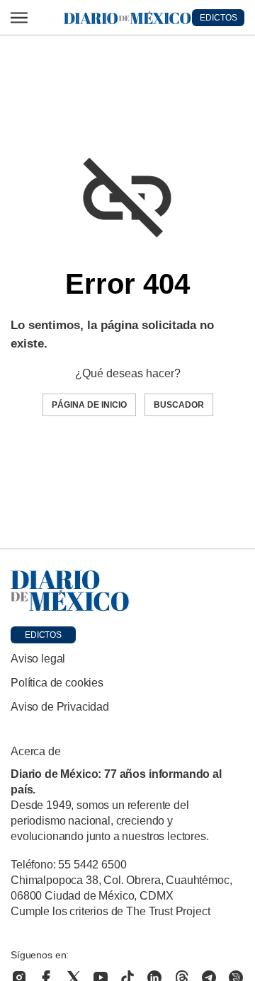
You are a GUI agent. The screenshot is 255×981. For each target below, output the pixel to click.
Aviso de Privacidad (60, 707)
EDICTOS (218, 18)
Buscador (179, 405)
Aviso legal (38, 659)
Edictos (43, 635)
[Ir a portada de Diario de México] (127, 591)
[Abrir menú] (19, 17)
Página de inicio (89, 405)
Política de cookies (57, 683)
